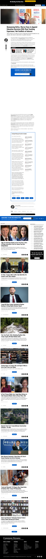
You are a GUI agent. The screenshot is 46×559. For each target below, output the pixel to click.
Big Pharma (16, 547)
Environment (5, 549)
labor (28, 211)
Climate (4, 545)
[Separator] (6, 50)
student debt (29, 58)
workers (31, 211)
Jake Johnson (2, 524)
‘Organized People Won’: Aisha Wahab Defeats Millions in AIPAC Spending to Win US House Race (38, 248)
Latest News (5, 543)
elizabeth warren (24, 211)
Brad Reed (2, 370)
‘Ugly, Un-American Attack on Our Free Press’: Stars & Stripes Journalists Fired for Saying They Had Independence (14, 244)
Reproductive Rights (17, 549)
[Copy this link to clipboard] (27, 254)
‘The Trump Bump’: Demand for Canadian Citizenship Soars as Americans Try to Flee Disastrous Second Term (39, 229)
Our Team (25, 544)
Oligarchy (15, 543)
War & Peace (5, 553)
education (19, 211)
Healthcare (5, 550)
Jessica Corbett (3, 341)
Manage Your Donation (28, 547)
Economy (4, 547)
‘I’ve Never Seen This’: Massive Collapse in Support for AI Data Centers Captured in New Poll (39, 234)
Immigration (16, 544)
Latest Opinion (5, 544)
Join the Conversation (23, 214)
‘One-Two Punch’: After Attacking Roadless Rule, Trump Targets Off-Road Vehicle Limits (13, 335)
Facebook (36, 544)
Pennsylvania (13, 123)
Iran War (15, 550)
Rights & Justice (5, 552)
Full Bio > (16, 208)
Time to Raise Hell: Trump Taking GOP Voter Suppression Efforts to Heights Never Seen (38, 241)
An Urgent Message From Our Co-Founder (19, 133)
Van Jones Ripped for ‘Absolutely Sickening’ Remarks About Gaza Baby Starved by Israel (38, 246)
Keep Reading (14, 252)
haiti (3, 497)
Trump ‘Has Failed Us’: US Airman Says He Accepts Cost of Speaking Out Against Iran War (30, 51)
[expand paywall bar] (45, 1)
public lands (4, 345)
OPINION (6, 5)
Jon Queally (2, 280)
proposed (15, 118)
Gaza (14, 548)
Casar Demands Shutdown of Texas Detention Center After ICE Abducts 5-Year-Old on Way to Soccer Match (38, 239)
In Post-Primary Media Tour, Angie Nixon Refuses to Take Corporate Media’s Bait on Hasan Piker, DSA (14, 395)
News (1, 254)
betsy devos (15, 211)
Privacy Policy (29, 556)
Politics (4, 551)
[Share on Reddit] (6, 48)
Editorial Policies (26, 545)
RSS (35, 548)
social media (14, 63)
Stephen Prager (3, 463)
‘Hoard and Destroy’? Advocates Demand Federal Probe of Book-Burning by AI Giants (13, 518)
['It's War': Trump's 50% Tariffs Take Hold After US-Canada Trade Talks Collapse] (14, 265)
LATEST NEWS (3, 5)
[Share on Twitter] (6, 45)
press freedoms (5, 254)
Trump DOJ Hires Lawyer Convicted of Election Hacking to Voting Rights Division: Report (12, 305)
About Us (25, 543)
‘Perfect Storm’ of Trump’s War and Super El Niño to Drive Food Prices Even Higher (14, 366)
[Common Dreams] (20, 5)
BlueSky (36, 543)
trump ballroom (5, 436)
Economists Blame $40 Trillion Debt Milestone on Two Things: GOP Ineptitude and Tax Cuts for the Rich (38, 231)
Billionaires (15, 551)
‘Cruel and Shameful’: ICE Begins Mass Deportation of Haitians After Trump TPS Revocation (14, 488)
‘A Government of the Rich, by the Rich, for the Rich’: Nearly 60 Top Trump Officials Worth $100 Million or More (38, 236)
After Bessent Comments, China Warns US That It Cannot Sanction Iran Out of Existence (13, 457)
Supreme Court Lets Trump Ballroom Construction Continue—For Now (13, 426)
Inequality (15, 545)
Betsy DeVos (25, 45)
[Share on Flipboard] (6, 47)
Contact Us (26, 549)
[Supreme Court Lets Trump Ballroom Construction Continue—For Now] (14, 416)
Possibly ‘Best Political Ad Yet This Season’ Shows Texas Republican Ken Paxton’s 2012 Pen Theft (19, 51)
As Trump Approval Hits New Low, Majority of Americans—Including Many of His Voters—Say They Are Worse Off (38, 244)
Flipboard (36, 545)
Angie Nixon (4, 405)
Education (5, 548)
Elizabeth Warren (22, 38)
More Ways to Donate (27, 548)
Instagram (37, 547)
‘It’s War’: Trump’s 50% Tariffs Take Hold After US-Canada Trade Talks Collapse (14, 275)
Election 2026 (16, 552)
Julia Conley (6, 42)
